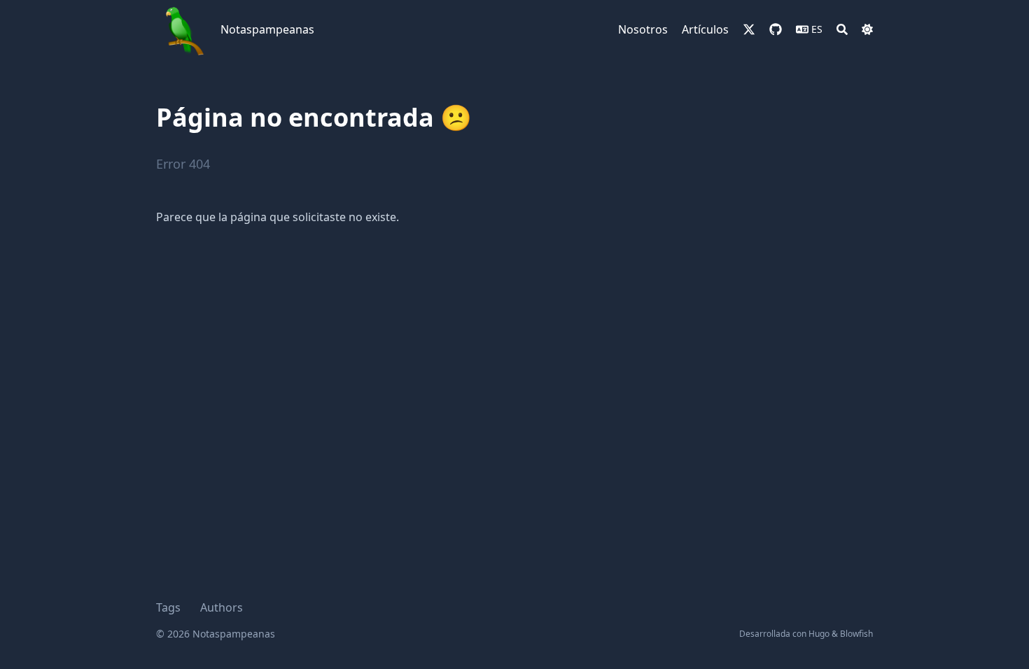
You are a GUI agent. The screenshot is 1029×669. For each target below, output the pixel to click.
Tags (168, 607)
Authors (221, 607)
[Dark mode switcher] (867, 29)
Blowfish (856, 634)
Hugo (819, 634)
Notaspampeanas (267, 29)
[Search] (842, 29)
